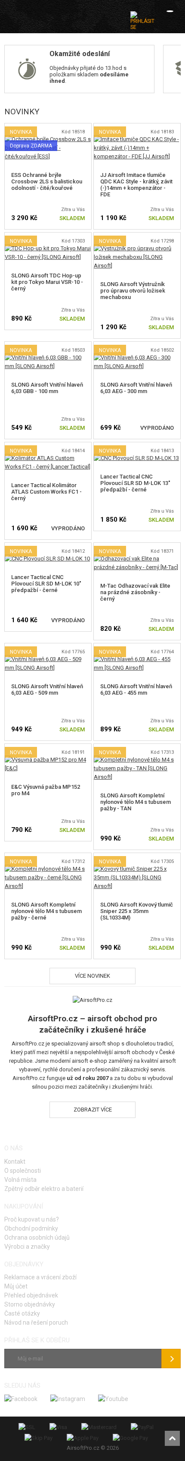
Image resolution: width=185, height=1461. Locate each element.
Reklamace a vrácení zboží (40, 1277)
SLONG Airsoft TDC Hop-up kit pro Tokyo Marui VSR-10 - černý (47, 282)
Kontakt (14, 1161)
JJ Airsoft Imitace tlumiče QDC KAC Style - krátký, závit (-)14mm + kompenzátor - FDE (136, 185)
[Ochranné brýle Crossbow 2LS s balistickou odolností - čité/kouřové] (48, 139)
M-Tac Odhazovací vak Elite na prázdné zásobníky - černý (135, 592)
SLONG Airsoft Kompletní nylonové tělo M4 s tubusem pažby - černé (46, 911)
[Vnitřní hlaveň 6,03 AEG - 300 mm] (137, 357)
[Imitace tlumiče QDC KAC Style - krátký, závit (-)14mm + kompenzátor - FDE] (137, 139)
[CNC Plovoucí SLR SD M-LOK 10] (47, 558)
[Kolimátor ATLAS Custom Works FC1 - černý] (48, 458)
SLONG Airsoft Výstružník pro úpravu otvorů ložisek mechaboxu (132, 290)
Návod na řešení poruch (36, 1322)
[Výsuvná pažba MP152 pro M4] (48, 759)
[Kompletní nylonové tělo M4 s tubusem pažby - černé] (48, 869)
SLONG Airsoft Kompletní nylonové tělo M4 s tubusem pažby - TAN (135, 802)
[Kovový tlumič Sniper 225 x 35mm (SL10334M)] (137, 869)
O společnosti (22, 1170)
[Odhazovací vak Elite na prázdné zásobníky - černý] (137, 558)
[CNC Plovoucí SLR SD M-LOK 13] (136, 458)
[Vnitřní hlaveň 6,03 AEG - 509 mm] (48, 659)
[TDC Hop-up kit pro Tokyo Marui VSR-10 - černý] (48, 248)
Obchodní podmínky (31, 1228)
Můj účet (16, 1286)
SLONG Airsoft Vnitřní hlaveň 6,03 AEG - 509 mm (47, 689)
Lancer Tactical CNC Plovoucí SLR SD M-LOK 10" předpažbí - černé (46, 583)
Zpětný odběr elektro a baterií (43, 1188)
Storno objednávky (29, 1304)
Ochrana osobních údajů (37, 1237)
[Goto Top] (172, 1438)
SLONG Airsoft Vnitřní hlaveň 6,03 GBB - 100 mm (47, 387)
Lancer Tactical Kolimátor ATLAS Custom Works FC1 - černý (46, 491)
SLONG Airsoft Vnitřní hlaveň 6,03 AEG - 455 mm (136, 689)
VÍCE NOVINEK (92, 976)
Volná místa (20, 1179)
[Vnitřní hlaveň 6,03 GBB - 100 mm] (48, 357)
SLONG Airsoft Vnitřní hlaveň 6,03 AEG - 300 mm (136, 387)
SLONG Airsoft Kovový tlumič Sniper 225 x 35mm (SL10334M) (136, 911)
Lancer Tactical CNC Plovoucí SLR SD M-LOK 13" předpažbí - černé (135, 483)
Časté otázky (22, 1313)
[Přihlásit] (142, 20)
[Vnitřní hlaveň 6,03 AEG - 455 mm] (137, 659)
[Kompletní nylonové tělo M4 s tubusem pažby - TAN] (137, 759)
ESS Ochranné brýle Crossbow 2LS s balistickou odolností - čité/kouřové (46, 181)
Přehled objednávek (31, 1295)
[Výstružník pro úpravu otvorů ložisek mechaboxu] (137, 248)
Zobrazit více (93, 1109)
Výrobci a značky (27, 1246)
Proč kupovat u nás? (31, 1219)
